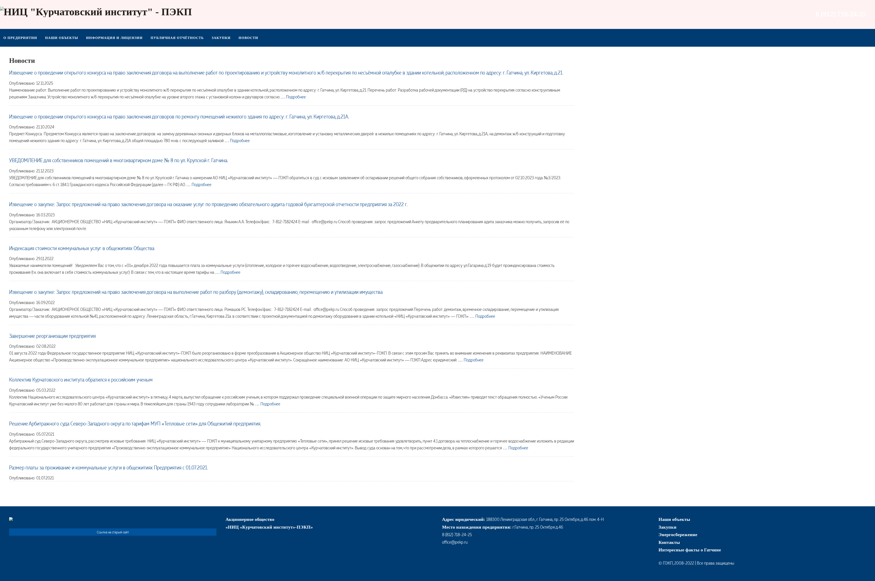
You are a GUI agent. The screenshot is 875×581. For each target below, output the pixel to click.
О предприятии (20, 38)
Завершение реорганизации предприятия (52, 335)
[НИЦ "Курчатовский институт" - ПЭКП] (96, 12)
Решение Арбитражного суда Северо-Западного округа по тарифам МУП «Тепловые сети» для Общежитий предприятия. (135, 423)
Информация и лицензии (114, 38)
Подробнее (296, 96)
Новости (248, 38)
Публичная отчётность (177, 38)
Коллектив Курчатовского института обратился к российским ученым (81, 379)
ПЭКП (668, 563)
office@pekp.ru (455, 542)
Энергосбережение (678, 534)
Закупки (221, 38)
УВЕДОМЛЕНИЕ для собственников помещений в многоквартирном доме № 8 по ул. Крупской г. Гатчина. (118, 160)
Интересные (671, 549)
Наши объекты (61, 38)
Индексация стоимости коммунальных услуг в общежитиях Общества (81, 248)
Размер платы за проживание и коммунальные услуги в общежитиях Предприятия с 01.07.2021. (108, 467)
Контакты (669, 542)
